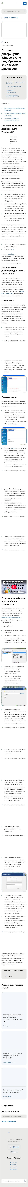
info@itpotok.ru (14, 1152)
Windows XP (14, 1169)
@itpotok (15, 1147)
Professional (9, 293)
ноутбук (13, 448)
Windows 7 (14, 1164)
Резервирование (11, 92)
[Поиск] (25, 11)
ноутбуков (11, 254)
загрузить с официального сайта (11, 617)
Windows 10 (14, 1162)
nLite (12, 249)
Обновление (10, 90)
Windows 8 (14, 1167)
